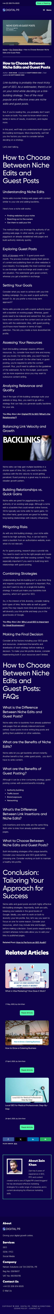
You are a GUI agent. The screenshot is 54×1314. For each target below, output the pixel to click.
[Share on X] (20, 1139)
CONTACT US (34, 1308)
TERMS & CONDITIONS (41, 1306)
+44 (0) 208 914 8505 (11, 3)
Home (5, 50)
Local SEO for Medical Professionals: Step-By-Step (26, 1107)
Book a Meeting (43, 3)
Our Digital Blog (15, 50)
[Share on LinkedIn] (33, 1139)
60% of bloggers (10, 255)
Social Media (9, 1256)
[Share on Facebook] (8, 1139)
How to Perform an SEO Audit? (31, 942)
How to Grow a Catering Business (20, 1048)
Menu (48, 10)
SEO (15, 1144)
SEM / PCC (8, 1252)
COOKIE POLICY (20, 1308)
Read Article (27, 1013)
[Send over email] (45, 1139)
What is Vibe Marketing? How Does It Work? (25, 991)
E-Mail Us (7, 1290)
